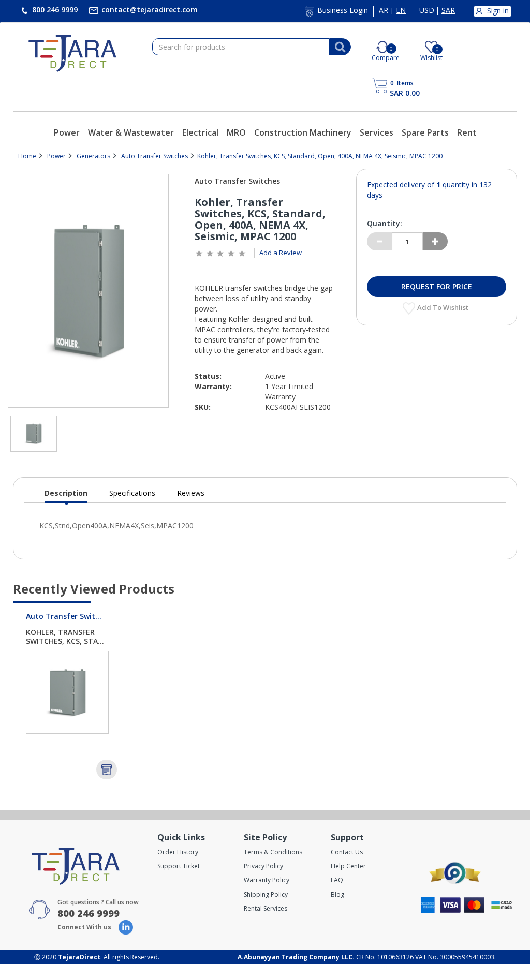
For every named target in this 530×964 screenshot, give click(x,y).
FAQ (337, 880)
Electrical (200, 132)
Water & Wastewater (131, 132)
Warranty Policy (266, 880)
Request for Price (436, 286)
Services (376, 132)
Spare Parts (425, 132)
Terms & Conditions (273, 852)
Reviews (190, 493)
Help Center (348, 866)
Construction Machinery (302, 132)
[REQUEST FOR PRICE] (106, 769)
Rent (467, 132)
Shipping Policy (266, 894)
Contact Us (347, 852)
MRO (236, 132)
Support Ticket (178, 866)
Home (27, 156)
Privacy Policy (263, 866)
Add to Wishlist (443, 307)
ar (383, 10)
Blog (337, 894)
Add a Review (280, 252)
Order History (177, 852)
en (401, 10)
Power (67, 132)
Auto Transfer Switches (154, 156)
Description (66, 495)
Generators (93, 156)
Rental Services (265, 908)
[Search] (340, 47)
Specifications (132, 493)
